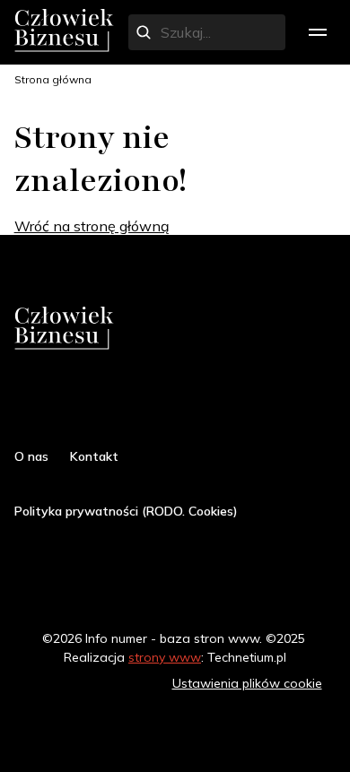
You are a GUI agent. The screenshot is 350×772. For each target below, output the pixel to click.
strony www (164, 657)
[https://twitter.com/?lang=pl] (90, 402)
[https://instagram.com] (57, 402)
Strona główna (53, 79)
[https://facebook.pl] (25, 402)
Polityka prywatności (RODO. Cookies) (126, 511)
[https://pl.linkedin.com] (122, 402)
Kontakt (94, 456)
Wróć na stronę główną (92, 226)
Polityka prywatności (90, 683)
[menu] (318, 32)
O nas (31, 456)
